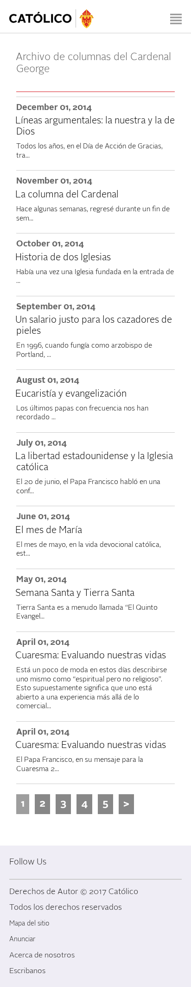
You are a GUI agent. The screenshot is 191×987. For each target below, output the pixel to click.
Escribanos (27, 970)
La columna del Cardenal (67, 194)
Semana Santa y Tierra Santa (74, 593)
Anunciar (22, 939)
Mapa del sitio (29, 923)
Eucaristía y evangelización (71, 393)
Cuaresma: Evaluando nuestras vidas (90, 655)
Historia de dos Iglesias (63, 257)
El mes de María (48, 530)
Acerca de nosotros (42, 955)
